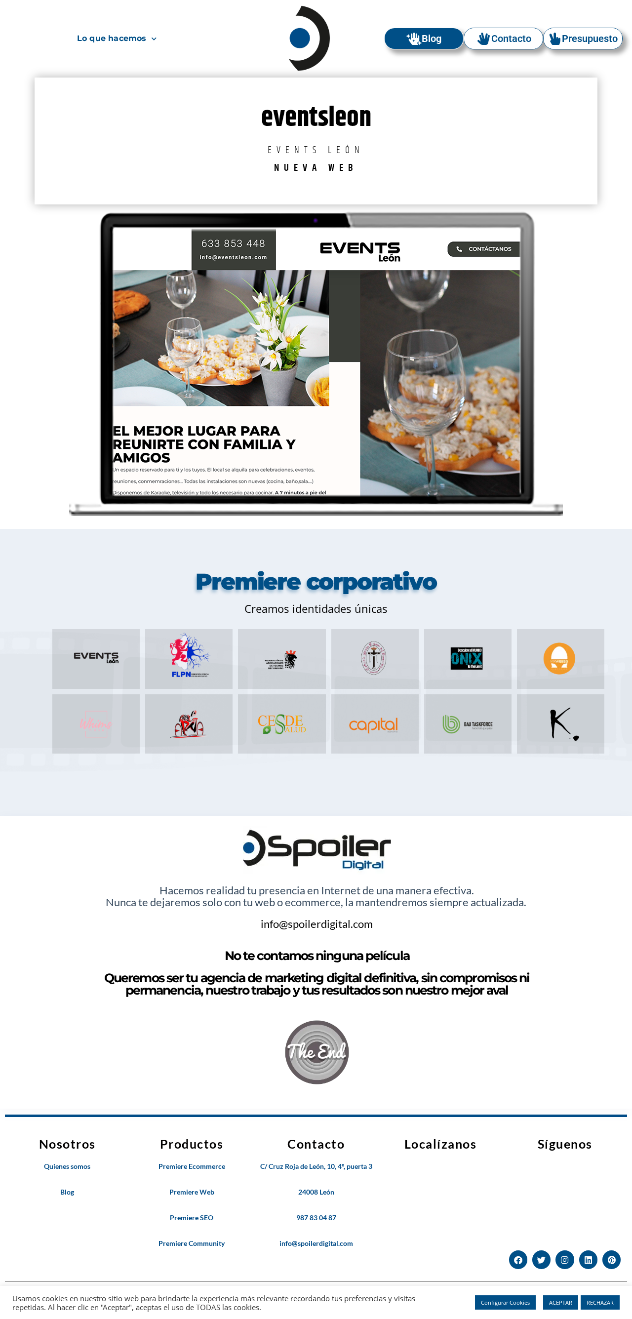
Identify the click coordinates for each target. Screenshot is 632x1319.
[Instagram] (564, 1259)
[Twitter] (541, 1259)
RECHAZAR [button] (600, 1302)
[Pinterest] (611, 1259)
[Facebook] (518, 1259)
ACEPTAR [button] (560, 1302)
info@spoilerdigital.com (317, 923)
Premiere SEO (191, 1217)
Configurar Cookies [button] (505, 1302)
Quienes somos (67, 1166)
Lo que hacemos (112, 38)
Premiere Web (191, 1192)
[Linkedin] (588, 1259)
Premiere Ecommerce (191, 1166)
